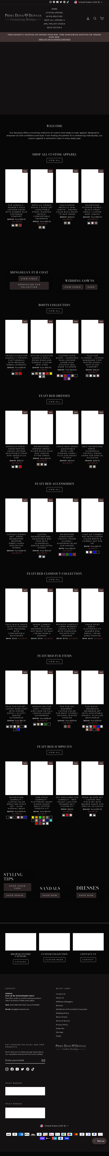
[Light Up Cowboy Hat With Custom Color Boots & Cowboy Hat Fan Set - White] (87, 552)
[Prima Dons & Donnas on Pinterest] (27, 1069)
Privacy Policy (62, 1025)
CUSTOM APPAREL (54, 12)
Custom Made (55, 960)
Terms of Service (63, 1021)
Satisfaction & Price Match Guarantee (71, 1009)
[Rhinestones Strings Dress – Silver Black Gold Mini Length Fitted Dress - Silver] (42, 464)
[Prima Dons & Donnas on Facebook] (12, 1069)
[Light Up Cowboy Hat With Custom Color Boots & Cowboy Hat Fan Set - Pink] (90, 552)
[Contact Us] (88, 941)
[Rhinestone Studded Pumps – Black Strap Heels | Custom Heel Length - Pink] (92, 223)
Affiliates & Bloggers (64, 1002)
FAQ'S (58, 1036)
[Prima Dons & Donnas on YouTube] (17, 1069)
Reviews (59, 1006)
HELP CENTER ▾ (54, 27)
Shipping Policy (62, 1013)
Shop (91, 287)
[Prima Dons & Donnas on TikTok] (32, 1069)
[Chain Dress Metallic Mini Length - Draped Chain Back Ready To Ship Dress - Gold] (65, 223)
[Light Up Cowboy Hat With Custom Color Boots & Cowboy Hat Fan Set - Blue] (94, 552)
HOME (54, 9)
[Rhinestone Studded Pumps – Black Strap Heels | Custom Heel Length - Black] (89, 223)
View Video (29, 279)
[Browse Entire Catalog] (20, 941)
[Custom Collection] (54, 941)
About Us (60, 998)
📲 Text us (99, 1141)
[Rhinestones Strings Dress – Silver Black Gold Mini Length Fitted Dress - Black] (45, 464)
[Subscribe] (43, 1060)
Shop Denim (14, 895)
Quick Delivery (54, 16)
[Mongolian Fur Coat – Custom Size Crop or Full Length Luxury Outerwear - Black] (34, 724)
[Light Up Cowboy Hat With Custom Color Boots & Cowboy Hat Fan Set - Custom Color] (98, 552)
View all (54, 160)
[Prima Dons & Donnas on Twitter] (22, 1069)
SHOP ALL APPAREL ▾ (54, 20)
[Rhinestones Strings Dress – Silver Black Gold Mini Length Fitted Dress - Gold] (38, 464)
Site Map (59, 1032)
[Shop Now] (54, 871)
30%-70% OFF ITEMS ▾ (54, 23)
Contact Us (61, 994)
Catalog (20, 962)
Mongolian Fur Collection (29, 285)
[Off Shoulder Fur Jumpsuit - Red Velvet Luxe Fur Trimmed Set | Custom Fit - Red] (67, 815)
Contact (88, 960)
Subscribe (60, 1028)
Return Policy (62, 1017)
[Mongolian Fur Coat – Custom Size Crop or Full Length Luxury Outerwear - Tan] (38, 724)
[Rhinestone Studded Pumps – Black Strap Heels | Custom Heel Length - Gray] (96, 223)
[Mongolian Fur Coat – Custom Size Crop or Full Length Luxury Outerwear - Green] (45, 724)
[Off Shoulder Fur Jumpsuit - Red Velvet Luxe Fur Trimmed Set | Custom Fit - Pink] (71, 815)
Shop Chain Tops (17, 887)
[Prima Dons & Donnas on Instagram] (7, 1069)
